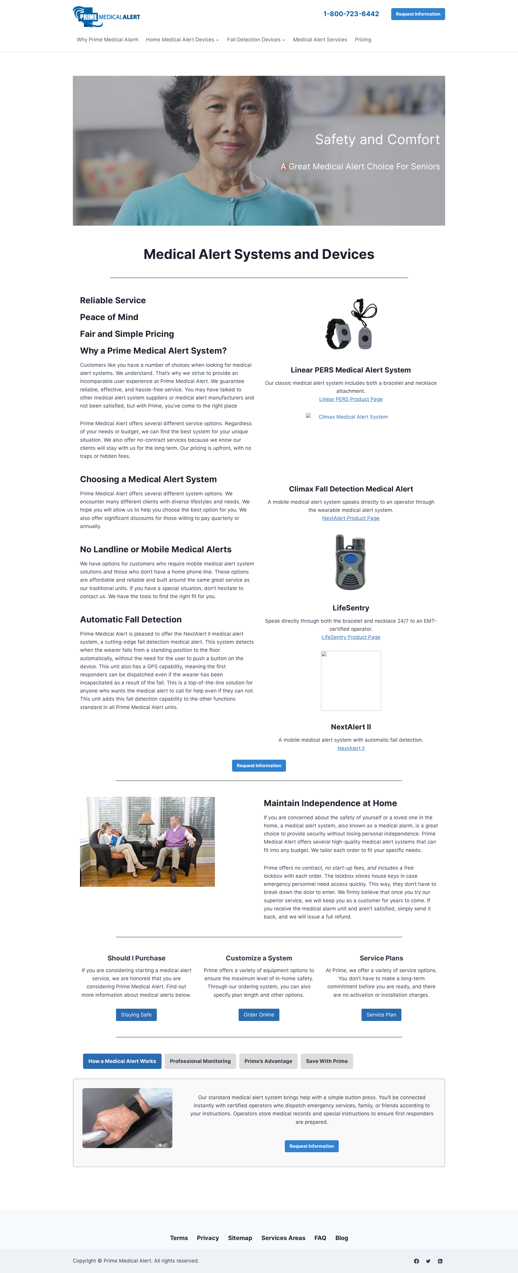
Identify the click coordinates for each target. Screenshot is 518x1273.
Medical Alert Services (320, 40)
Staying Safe (136, 1015)
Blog (341, 1238)
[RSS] (440, 1261)
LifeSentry (351, 608)
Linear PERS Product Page (351, 399)
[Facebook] (417, 1261)
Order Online (259, 1015)
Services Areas (283, 1238)
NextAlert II (351, 727)
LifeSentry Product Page (351, 637)
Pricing (363, 40)
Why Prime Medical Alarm (107, 40)
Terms (179, 1238)
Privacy (208, 1238)
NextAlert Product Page (351, 518)
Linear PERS (312, 370)
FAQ (320, 1238)
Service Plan (381, 1015)
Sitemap (240, 1238)
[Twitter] (428, 1261)
